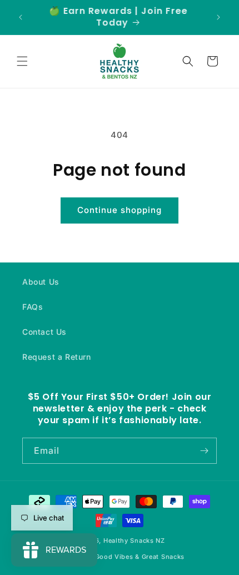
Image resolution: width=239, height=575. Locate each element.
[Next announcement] (218, 17)
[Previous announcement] (20, 17)
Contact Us (44, 331)
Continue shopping (119, 210)
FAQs (32, 306)
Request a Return (56, 356)
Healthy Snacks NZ (134, 540)
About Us (40, 281)
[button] (22, 61)
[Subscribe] (204, 451)
